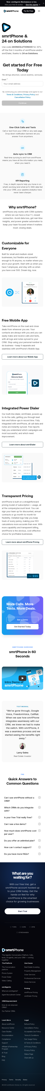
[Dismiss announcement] (43, 3)
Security (18, 1080)
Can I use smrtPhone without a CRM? (19, 799)
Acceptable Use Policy (32, 1032)
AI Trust (4, 1053)
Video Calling (7, 981)
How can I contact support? (18, 847)
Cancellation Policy (22, 97)
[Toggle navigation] (39, 11)
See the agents (32, 5)
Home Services (30, 982)
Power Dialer (6, 977)
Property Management (32, 971)
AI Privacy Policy (30, 1047)
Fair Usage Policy (30, 1039)
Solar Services (29, 975)
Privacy (4, 1080)
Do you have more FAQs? (16, 854)
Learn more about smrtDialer (22, 444)
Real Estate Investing (31, 967)
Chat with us (28, 1058)
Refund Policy (29, 1024)
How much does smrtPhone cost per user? (20, 832)
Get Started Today (22, 626)
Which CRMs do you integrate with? (18, 809)
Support (5, 1043)
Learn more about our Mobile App (22, 357)
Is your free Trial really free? (18, 817)
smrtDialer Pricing (30, 996)
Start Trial (22, 911)
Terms (11, 1080)
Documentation (7, 1035)
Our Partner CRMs (8, 1011)
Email (5, 79)
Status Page (28, 1054)
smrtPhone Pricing (31, 992)
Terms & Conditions (14, 94)
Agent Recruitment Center (11, 995)
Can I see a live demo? (15, 824)
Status (25, 1080)
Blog (3, 1056)
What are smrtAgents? (10, 991)
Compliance (6, 1039)
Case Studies (7, 1032)
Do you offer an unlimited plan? (19, 840)
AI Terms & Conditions (32, 1043)
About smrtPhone (8, 1024)
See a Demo (22, 620)
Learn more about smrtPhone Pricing (22, 542)
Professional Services (32, 978)
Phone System (7, 973)
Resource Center (8, 1028)
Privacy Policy (29, 94)
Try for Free (28, 11)
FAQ (3, 1060)
